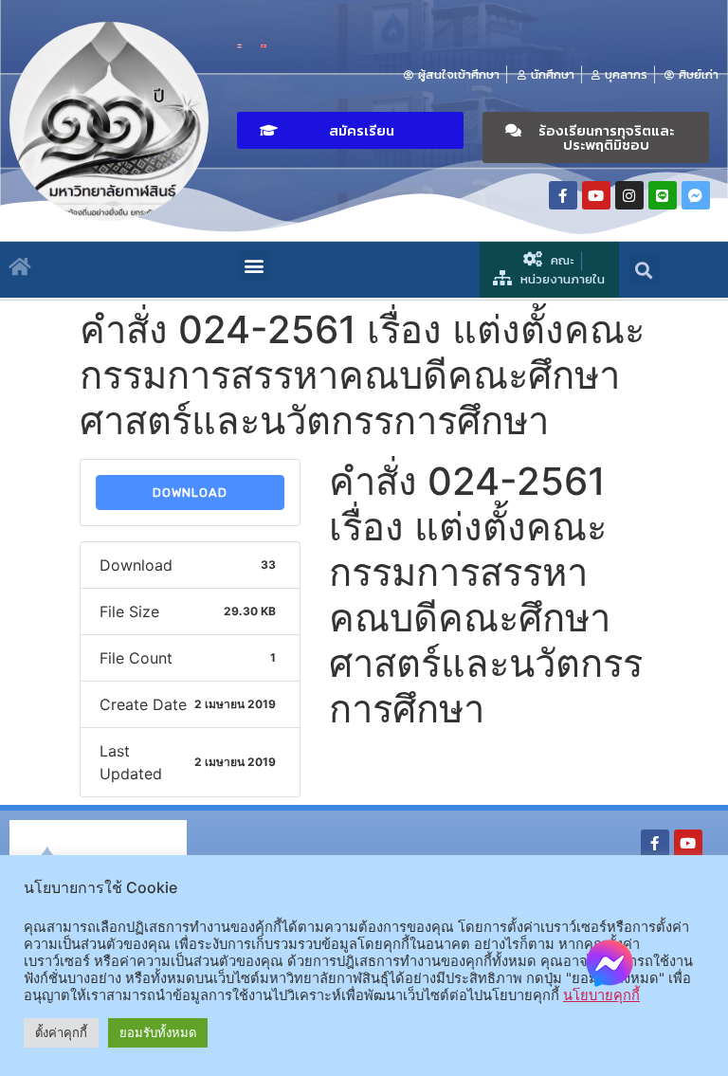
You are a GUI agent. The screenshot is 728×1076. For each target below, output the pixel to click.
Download (190, 492)
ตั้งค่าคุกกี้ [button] (61, 1032)
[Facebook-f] (563, 195)
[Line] (662, 195)
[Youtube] (596, 195)
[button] (350, 130)
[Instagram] (629, 195)
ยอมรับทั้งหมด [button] (157, 1032)
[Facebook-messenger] (696, 195)
